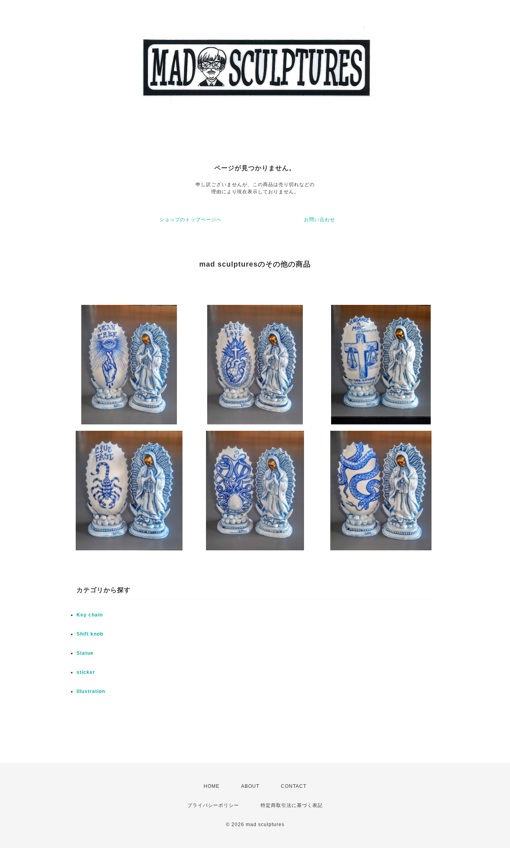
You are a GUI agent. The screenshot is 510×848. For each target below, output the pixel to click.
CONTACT (293, 786)
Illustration (90, 691)
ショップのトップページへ (190, 219)
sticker (85, 672)
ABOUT (250, 786)
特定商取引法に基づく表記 (292, 805)
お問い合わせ (319, 219)
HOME (212, 786)
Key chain (89, 615)
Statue (85, 653)
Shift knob (89, 634)
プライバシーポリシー (213, 805)
